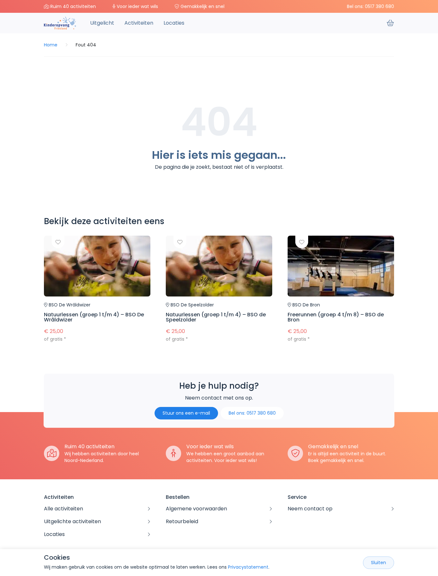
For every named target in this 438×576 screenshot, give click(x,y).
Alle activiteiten (63, 508)
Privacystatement (248, 567)
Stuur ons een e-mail (186, 413)
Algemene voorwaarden (196, 508)
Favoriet (58, 242)
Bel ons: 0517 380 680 (370, 6)
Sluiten (378, 562)
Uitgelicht (102, 23)
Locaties (174, 23)
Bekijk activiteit (97, 289)
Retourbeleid (182, 521)
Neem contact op (310, 508)
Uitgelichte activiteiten (72, 521)
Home (50, 45)
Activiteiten (138, 23)
